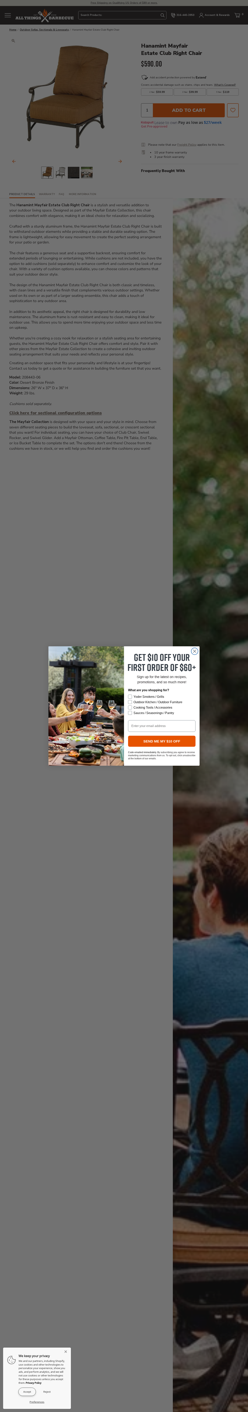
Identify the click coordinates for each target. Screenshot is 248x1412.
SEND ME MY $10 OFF (161, 741)
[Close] (67, 1352)
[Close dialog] (194, 651)
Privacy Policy (33, 1383)
